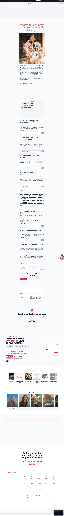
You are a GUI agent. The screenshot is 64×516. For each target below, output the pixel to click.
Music (53, 481)
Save (39, 65)
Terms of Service (26, 497)
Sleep (39, 485)
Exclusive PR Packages (38, 495)
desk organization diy (39, 420)
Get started (55, 352)
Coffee (23, 84)
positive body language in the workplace (52, 420)
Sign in (22, 358)
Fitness (46, 476)
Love (24, 481)
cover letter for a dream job (44, 419)
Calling (24, 268)
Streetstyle (46, 485)
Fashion (39, 476)
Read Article (14, 409)
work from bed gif (30, 420)
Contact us (25, 493)
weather (25, 202)
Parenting (39, 483)
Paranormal (32, 483)
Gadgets (32, 478)
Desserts (54, 474)
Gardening (39, 478)
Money (39, 481)
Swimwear (54, 485)
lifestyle (2, 19)
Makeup (32, 481)
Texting (21, 268)
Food (53, 476)
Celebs (39, 474)
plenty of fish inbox (54, 419)
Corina (22, 65)
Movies (46, 481)
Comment (22, 293)
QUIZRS (43, 269)
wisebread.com (22, 262)
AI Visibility (37, 493)
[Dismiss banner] (42, 296)
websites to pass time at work (20, 420)
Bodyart (25, 474)
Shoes (24, 485)
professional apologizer (8, 420)
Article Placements (50, 493)
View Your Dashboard (19, 356)
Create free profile (9, 356)
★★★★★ (61, 19)
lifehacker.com (22, 263)
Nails (24, 483)
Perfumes (46, 483)
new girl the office (34, 419)
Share (42, 65)
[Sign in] (62, 3)
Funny (24, 478)
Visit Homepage (32, 464)
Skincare (32, 485)
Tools (24, 488)
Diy (31, 476)
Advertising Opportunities (27, 495)
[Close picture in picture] (54, 510)
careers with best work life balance (12, 419)
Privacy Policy (49, 495)
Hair (53, 478)
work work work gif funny (25, 419)
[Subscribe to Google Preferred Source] (25, 297)
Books (32, 474)
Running (54, 483)
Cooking (46, 474)
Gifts (46, 478)
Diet (24, 476)
